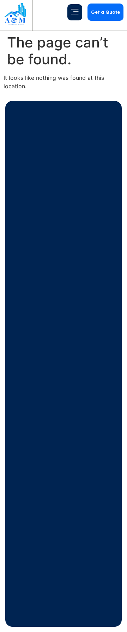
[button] (74, 12)
